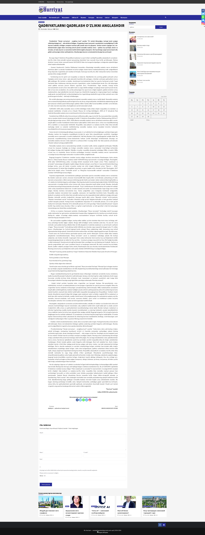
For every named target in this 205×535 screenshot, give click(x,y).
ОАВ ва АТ (75, 17)
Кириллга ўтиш (51, 1)
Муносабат (42, 506)
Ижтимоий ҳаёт (54, 17)
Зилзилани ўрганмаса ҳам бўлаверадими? (149, 54)
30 (148, 116)
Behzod (50, 29)
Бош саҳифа (42, 17)
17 (153, 110)
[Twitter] (80, 400)
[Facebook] (77, 400)
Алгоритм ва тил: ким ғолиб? (145, 36)
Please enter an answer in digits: (49, 473)
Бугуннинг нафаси (148, 506)
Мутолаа (99, 17)
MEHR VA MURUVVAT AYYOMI (110, 407)
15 (142, 110)
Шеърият (115, 17)
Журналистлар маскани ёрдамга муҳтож (149, 63)
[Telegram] (86, 400)
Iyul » (148, 120)
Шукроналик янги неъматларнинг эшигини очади (75, 513)
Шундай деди (121, 506)
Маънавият (65, 17)
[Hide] (204, 26)
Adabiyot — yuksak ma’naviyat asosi (58, 407)
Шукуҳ (67, 506)
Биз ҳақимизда (69, 1)
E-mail (86, 452)
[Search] (166, 17)
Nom (41, 452)
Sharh (41, 432)
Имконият (94, 506)
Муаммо (83, 17)
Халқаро (91, 17)
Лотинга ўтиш (60, 1)
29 (142, 116)
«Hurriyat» (88, 530)
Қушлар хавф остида (143, 45)
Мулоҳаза (124, 17)
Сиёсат (107, 17)
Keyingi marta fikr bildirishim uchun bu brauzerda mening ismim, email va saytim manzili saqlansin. (68, 470)
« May (131, 120)
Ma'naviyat (41, 22)
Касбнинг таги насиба (143, 80)
